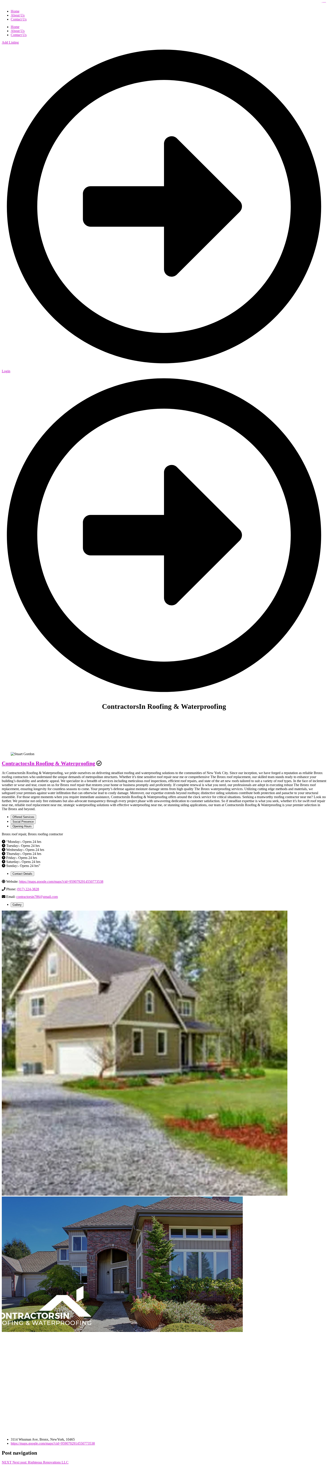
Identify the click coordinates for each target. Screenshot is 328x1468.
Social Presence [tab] (23, 821)
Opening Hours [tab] (22, 826)
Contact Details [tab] (22, 873)
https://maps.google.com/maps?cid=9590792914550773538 (61, 881)
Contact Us (19, 35)
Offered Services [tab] (23, 817)
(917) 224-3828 (28, 889)
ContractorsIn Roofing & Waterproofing (48, 763)
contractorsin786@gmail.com (37, 897)
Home (15, 27)
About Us (18, 31)
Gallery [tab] (17, 904)
